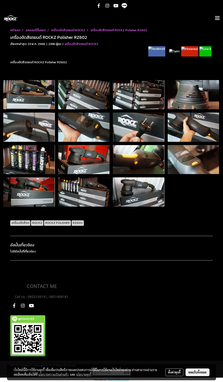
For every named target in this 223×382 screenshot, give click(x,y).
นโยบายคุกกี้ (83, 374)
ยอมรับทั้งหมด (197, 372)
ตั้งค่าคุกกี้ (174, 372)
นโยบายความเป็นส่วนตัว (53, 374)
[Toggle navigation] (217, 18)
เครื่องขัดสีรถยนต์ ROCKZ (81, 44)
